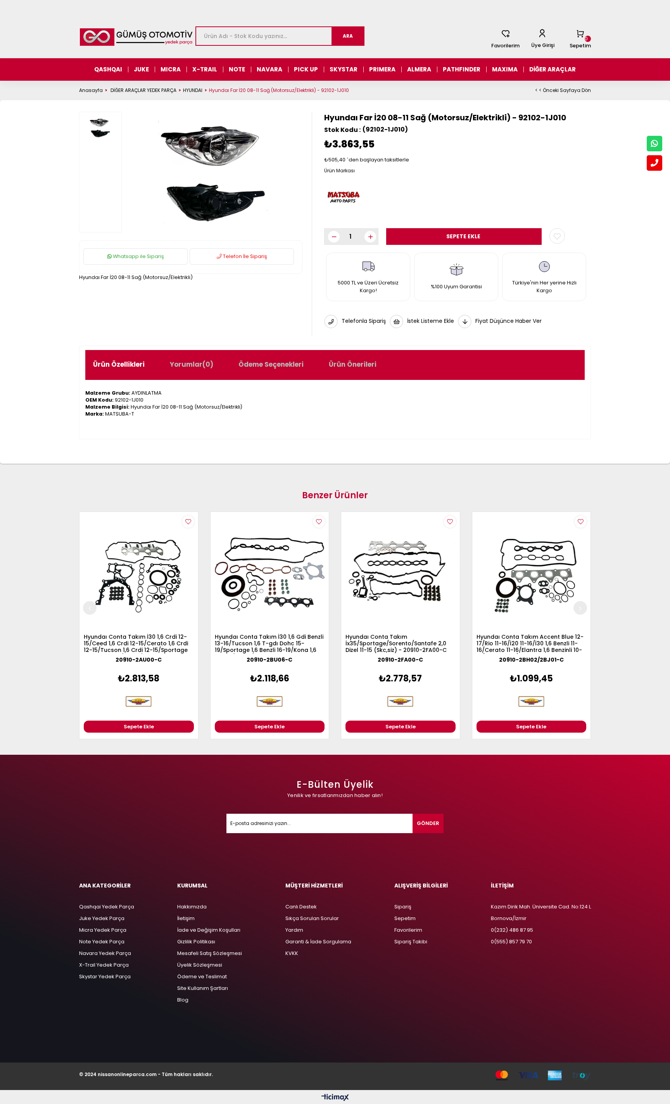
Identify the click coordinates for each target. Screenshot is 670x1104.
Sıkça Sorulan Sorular (312, 918)
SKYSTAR (343, 69)
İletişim (186, 918)
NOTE (237, 69)
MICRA (171, 69)
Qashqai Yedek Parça (106, 906)
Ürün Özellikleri (119, 364)
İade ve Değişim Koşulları (208, 930)
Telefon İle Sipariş (244, 256)
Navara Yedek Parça (105, 953)
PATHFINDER (461, 69)
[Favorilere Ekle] (557, 236)
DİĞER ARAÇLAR (552, 69)
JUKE (141, 69)
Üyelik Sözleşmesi (199, 965)
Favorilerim (505, 45)
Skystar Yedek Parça (105, 976)
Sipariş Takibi (410, 941)
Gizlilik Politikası (196, 941)
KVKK (291, 953)
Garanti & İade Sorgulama (318, 941)
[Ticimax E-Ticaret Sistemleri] (335, 1098)
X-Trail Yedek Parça (104, 965)
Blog (182, 999)
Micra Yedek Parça (102, 930)
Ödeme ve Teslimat (202, 976)
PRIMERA (382, 69)
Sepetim (405, 918)
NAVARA (269, 69)
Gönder (428, 823)
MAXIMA (505, 69)
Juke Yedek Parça (101, 918)
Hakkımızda (192, 906)
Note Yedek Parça (101, 941)
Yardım (294, 930)
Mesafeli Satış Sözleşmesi (209, 953)
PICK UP (306, 69)
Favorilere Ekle (188, 522)
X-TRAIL (204, 69)
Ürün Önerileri (352, 364)
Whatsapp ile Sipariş (138, 256)
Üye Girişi (542, 45)
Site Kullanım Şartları (202, 988)
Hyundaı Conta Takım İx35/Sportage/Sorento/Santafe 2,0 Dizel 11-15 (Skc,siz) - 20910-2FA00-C (396, 644)
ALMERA (419, 69)
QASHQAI (108, 69)
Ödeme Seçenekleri (271, 364)
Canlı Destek (301, 906)
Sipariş (402, 906)
